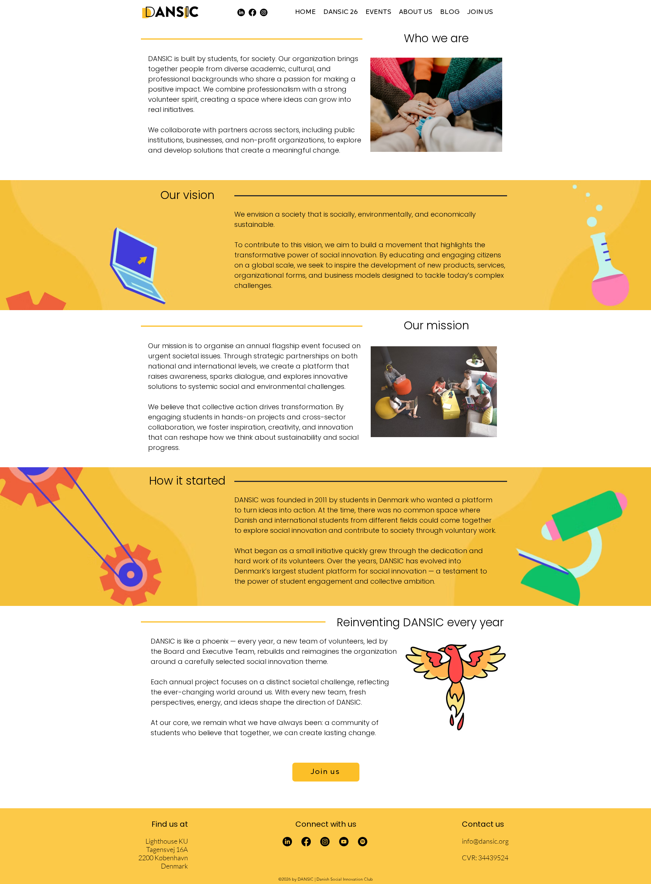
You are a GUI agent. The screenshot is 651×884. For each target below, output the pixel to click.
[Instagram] (263, 12)
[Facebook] (252, 12)
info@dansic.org (485, 841)
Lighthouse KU (166, 841)
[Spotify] (362, 841)
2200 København (163, 857)
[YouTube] (343, 841)
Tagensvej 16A (167, 849)
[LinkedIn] (241, 12)
